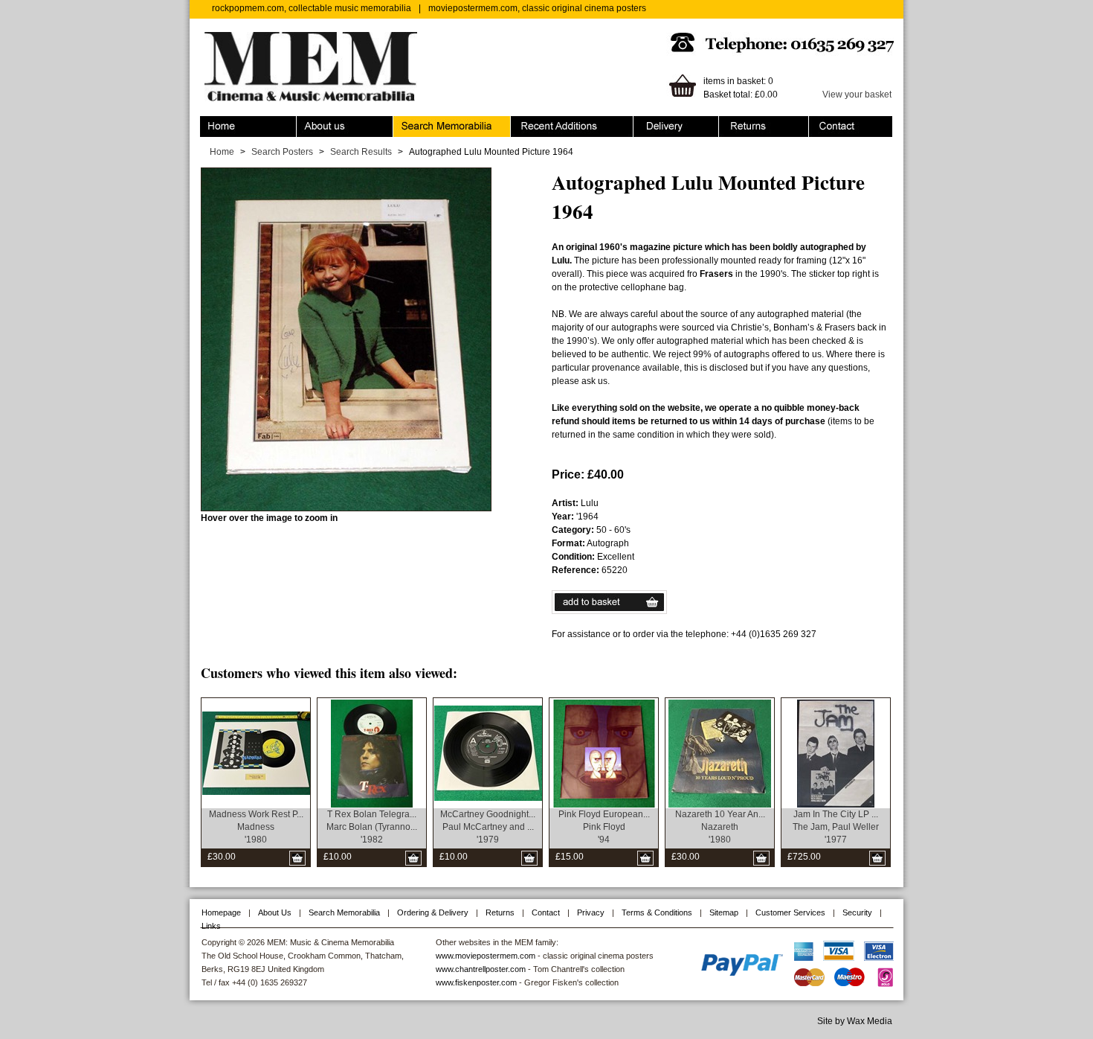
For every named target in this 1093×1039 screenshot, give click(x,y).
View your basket (857, 94)
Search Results (361, 152)
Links (211, 925)
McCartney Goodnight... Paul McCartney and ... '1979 (487, 827)
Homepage (221, 912)
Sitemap (723, 912)
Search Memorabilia (434, 123)
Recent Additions (545, 123)
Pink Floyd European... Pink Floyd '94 (604, 827)
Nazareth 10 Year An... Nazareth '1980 (720, 827)
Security (857, 912)
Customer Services (790, 912)
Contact (824, 123)
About (308, 123)
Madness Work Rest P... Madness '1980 (256, 827)
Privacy (590, 912)
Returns (735, 123)
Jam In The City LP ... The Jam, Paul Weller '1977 (836, 827)
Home (212, 123)
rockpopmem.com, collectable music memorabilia (311, 8)
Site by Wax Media (854, 1021)
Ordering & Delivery (673, 123)
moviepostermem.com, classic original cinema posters (537, 8)
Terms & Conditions (657, 912)
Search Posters (282, 152)
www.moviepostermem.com (485, 955)
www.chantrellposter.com (481, 969)
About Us (274, 912)
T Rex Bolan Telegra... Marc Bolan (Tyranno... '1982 (371, 827)
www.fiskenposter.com (476, 982)
